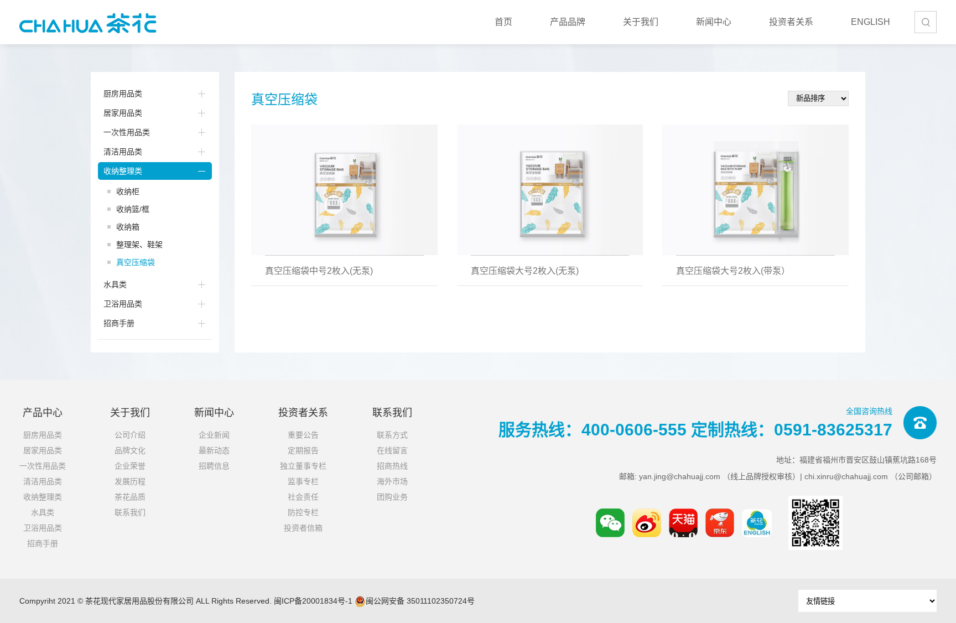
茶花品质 (130, 496)
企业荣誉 (130, 465)
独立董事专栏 (303, 465)
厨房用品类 (122, 93)
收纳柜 (127, 191)
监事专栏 (303, 481)
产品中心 (43, 412)
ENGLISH (870, 22)
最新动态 (214, 450)
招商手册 (118, 323)
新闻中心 (713, 22)
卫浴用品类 (122, 303)
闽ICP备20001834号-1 (313, 600)
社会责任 (303, 496)
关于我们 (640, 22)
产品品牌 (567, 22)
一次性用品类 (126, 132)
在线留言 (392, 450)
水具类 (115, 284)
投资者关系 (791, 22)
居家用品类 (122, 112)
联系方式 (392, 434)
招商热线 (392, 465)
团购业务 (392, 496)
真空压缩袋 (135, 262)
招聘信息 (214, 465)
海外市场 (392, 481)
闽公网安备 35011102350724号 (420, 600)
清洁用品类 (122, 151)
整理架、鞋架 (139, 244)
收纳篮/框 (132, 209)
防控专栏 (303, 512)
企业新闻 (214, 434)
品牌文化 (130, 450)
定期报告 (303, 450)
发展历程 (130, 481)
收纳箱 (127, 226)
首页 (503, 22)
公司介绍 (130, 434)
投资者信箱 (303, 527)
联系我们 (130, 512)
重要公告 (303, 434)
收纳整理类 (122, 171)
